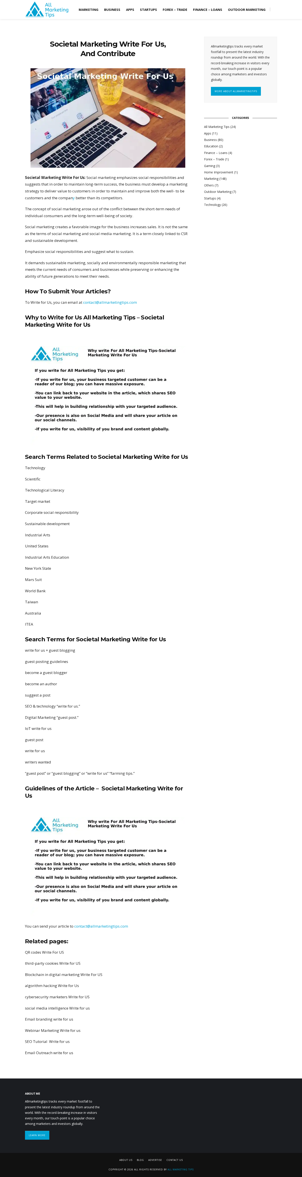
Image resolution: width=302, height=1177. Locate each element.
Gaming (209, 166)
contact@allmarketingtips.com (110, 302)
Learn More (37, 1135)
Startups (148, 9)
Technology (212, 205)
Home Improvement (218, 172)
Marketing (88, 9)
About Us (125, 1160)
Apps (130, 9)
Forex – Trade (175, 9)
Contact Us (174, 1160)
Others (209, 185)
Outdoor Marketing (247, 9)
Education (211, 146)
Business (112, 9)
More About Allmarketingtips (236, 91)
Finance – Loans (207, 9)
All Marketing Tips (216, 127)
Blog (140, 1160)
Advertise (155, 1160)
